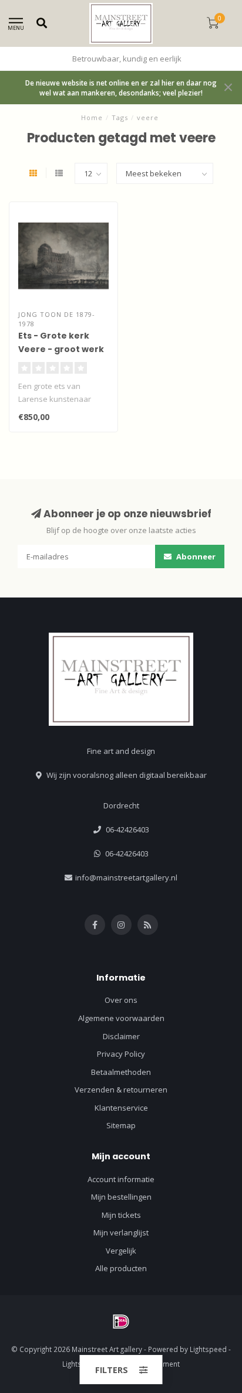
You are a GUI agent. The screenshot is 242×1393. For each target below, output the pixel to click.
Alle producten (121, 1268)
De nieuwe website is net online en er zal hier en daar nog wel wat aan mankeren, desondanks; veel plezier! (121, 87)
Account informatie (121, 1179)
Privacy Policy (121, 1054)
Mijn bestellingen (121, 1196)
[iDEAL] (121, 1321)
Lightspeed (208, 1349)
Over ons (121, 1000)
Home (92, 117)
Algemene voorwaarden (121, 1018)
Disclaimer (121, 1036)
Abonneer (195, 556)
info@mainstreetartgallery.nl (126, 877)
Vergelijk (121, 1250)
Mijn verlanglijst (121, 1232)
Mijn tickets (121, 1215)
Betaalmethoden (121, 1072)
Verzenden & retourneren (121, 1089)
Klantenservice (121, 1107)
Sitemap (121, 1125)
